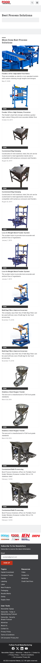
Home (5, 109)
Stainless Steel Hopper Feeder (13, 392)
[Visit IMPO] (36, 536)
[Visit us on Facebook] (13, 648)
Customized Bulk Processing (12, 469)
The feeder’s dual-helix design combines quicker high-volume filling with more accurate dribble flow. (19, 116)
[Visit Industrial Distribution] (5, 539)
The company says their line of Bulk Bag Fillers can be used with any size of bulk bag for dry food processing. (19, 315)
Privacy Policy (14, 655)
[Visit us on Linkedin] (21, 648)
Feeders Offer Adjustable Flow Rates (16, 74)
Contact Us (36, 652)
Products (6, 70)
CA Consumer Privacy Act (21, 657)
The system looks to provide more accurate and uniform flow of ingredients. (18, 237)
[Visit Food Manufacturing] (15, 536)
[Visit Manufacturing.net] (15, 539)
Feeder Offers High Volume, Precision (16, 112)
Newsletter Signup (7, 652)
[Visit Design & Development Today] (5, 536)
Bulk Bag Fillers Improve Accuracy (14, 310)
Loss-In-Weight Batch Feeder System (16, 233)
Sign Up (7, 563)
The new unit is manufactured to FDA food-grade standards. (18, 396)
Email (3, 553)
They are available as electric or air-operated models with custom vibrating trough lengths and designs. (20, 77)
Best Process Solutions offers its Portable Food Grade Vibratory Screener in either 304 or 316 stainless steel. (19, 474)
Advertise (19, 652)
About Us (27, 652)
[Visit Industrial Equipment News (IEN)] (25, 536)
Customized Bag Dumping (11, 151)
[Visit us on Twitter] (17, 648)
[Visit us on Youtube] (26, 648)
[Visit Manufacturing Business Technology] (25, 539)
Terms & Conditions (27, 655)
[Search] (32, 3)
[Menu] (37, 3)
